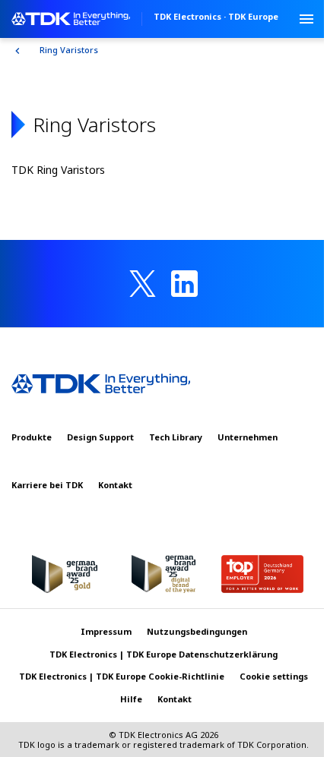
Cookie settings (274, 676)
